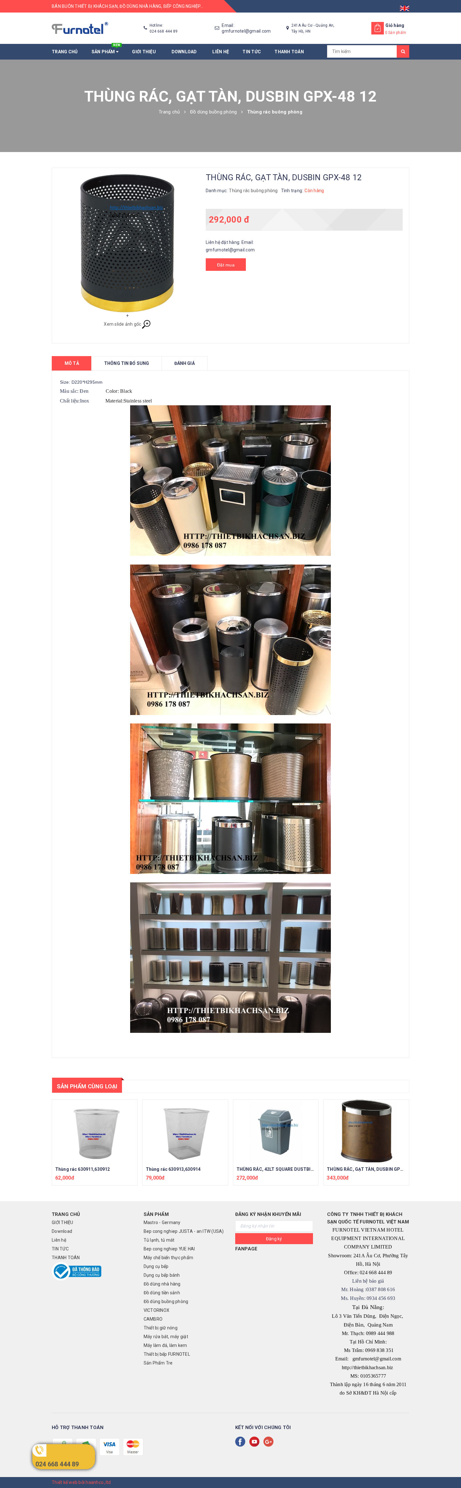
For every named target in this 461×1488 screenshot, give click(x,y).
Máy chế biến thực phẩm (168, 1257)
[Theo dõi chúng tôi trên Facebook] (241, 1442)
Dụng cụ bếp (156, 1266)
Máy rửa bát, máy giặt (166, 1336)
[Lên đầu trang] (450, 1469)
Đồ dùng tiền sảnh (162, 1292)
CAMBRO (153, 1319)
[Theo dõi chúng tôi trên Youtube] (255, 1442)
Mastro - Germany (162, 1222)
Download (185, 51)
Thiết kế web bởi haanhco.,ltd (81, 1482)
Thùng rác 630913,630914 (173, 1169)
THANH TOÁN (289, 51)
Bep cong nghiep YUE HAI (169, 1248)
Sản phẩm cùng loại (87, 1086)
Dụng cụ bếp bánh (162, 1275)
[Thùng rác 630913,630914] (185, 1131)
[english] (404, 6)
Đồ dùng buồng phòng (166, 1301)
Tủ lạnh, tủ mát (159, 1240)
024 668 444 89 (57, 1464)
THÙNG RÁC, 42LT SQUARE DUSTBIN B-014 (281, 1169)
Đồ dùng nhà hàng (162, 1283)
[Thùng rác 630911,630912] (94, 1131)
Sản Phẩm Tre (158, 1362)
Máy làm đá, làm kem (165, 1345)
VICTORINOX (157, 1310)
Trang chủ (64, 51)
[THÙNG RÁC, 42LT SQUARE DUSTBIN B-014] (276, 1131)
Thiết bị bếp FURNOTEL (167, 1354)
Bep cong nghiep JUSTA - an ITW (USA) (184, 1231)
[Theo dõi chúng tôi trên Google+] (269, 1442)
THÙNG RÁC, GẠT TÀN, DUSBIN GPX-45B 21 (373, 1169)
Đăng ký (274, 1238)
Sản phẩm (106, 49)
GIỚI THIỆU (145, 51)
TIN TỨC (251, 51)
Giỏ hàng (394, 25)
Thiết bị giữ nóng (161, 1327)
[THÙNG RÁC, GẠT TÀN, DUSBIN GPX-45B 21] (366, 1131)
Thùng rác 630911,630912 (82, 1169)
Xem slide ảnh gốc (122, 324)
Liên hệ (220, 51)
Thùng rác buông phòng (253, 190)
